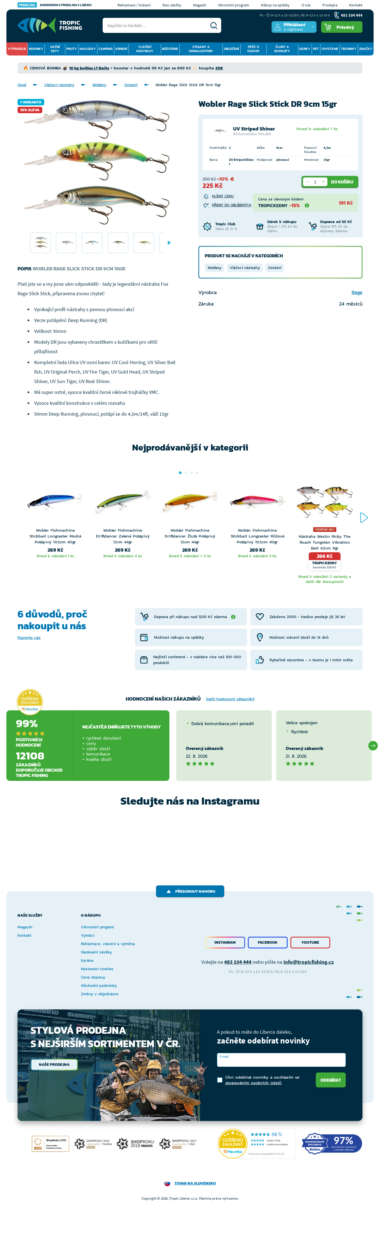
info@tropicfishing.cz (308, 961)
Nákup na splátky (275, 5)
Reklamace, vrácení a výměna (108, 944)
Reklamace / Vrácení (133, 5)
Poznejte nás (29, 638)
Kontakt (355, 5)
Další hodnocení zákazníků (230, 699)
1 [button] (180, 472)
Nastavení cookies (97, 969)
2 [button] (185, 472)
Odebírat (330, 1080)
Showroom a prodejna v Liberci (55, 5)
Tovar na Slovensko (195, 1183)
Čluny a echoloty (282, 49)
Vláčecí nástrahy (144, 49)
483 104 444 (237, 961)
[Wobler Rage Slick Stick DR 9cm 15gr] (40, 243)
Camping (105, 48)
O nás (306, 5)
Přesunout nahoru (195, 891)
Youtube (310, 942)
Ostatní (130, 85)
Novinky (36, 48)
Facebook (268, 942)
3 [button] (191, 472)
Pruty (71, 48)
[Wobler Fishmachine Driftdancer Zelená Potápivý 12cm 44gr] (123, 503)
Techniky (348, 48)
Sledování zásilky (96, 952)
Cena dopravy (93, 977)
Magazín (199, 5)
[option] (40, 242)
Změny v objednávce (100, 994)
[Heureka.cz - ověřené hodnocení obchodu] (30, 702)
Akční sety (55, 49)
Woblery (99, 85)
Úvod (22, 85)
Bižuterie (170, 48)
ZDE (219, 68)
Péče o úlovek (253, 49)
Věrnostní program (233, 5)
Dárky (304, 48)
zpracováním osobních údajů (253, 1082)
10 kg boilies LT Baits (89, 68)
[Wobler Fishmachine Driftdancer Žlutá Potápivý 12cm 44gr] (190, 503)
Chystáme (330, 48)
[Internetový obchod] (50, 25)
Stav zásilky (171, 5)
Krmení (121, 48)
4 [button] (197, 472)
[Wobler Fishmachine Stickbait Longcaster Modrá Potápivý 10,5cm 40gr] (55, 503)
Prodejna (329, 5)
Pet (316, 48)
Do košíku (342, 181)
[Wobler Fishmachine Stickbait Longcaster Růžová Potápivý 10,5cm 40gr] (257, 503)
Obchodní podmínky (99, 986)
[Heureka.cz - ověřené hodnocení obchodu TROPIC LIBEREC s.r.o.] (257, 1144)
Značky (365, 48)
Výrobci (87, 935)
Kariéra (87, 960)
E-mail (224, 1056)
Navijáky (88, 48)
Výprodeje (17, 48)
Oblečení (231, 48)
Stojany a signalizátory (201, 49)
